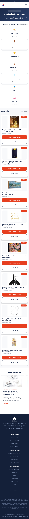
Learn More (14, 141)
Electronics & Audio (14, 437)
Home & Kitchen (14, 446)
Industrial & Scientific (14, 491)
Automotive (14, 472)
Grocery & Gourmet (14, 484)
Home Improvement (14, 487)
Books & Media (14, 478)
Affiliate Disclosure (23, 516)
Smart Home (14, 443)
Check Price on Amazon (14, 137)
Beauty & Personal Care (14, 453)
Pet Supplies (14, 459)
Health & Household (14, 469)
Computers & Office (14, 440)
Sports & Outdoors (14, 456)
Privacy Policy (4, 516)
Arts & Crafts (14, 481)
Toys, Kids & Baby (14, 462)
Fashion (15, 475)
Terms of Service (13, 516)
